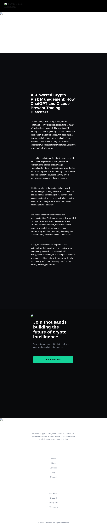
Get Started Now (53, 360)
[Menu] (101, 6)
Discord (53, 498)
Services (53, 468)
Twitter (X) (53, 493)
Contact (53, 477)
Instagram (53, 502)
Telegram (53, 507)
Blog (53, 472)
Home (53, 459)
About (53, 463)
